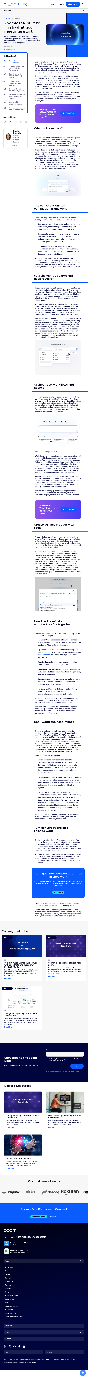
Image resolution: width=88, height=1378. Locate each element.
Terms (5, 1359)
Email (48, 1050)
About (7, 1261)
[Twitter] (10, 1346)
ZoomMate (39, 138)
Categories (7, 10)
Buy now (53, 1217)
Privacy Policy (74, 1071)
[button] (83, 1373)
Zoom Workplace (73, 138)
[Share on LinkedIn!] (20, 122)
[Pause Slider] (81, 1199)
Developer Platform (11, 1306)
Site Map (73, 1359)
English (8, 1352)
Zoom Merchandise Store (14, 1317)
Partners (8, 1285)
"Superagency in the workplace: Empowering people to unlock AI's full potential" (57, 904)
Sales (7, 1332)
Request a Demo (38, 1217)
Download (8, 1326)
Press (7, 1292)
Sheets (43, 553)
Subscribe (77, 1066)
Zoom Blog (9, 1267)
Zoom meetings (44, 655)
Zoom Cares (9, 1299)
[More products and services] (83, 4)
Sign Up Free (72, 4)
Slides (37, 553)
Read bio (15, 145)
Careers (8, 1278)
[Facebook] (19, 1346)
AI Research (9, 1310)
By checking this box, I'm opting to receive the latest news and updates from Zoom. (66, 1059)
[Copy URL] (5, 122)
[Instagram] (24, 1346)
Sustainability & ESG (12, 1296)
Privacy (10, 1359)
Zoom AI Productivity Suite (48, 551)
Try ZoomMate (68, 113)
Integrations (9, 1281)
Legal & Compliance (40, 1359)
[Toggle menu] (5, 4)
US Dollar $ (50, 1352)
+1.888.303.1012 (39, 1237)
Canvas (59, 553)
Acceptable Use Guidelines (27, 1359)
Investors (8, 1288)
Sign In (61, 4)
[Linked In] (5, 1346)
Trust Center (16, 1359)
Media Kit (8, 1303)
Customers (9, 1271)
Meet (52, 4)
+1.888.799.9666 (22, 1237)
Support (8, 1339)
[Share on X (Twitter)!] (15, 122)
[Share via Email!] (26, 122)
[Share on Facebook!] (10, 122)
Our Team (8, 1274)
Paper (49, 553)
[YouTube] (14, 1346)
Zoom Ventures (10, 1313)
